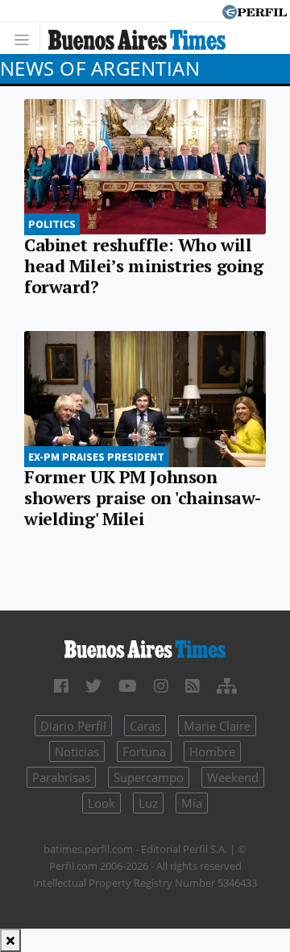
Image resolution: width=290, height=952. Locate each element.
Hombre (212, 751)
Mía (191, 803)
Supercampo (149, 777)
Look (101, 803)
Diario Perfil (73, 726)
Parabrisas (61, 777)
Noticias (77, 751)
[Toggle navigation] (26, 38)
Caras (145, 726)
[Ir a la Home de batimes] (145, 647)
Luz (148, 803)
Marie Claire (217, 726)
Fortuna (144, 751)
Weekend (233, 777)
